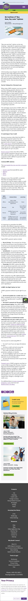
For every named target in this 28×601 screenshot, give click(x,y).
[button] (25, 300)
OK (24, 598)
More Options (17, 598)
